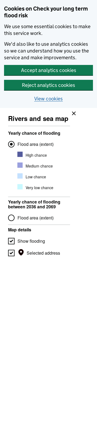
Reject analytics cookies (48, 85)
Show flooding (31, 241)
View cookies (48, 98)
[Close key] (72, 112)
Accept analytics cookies (48, 70)
